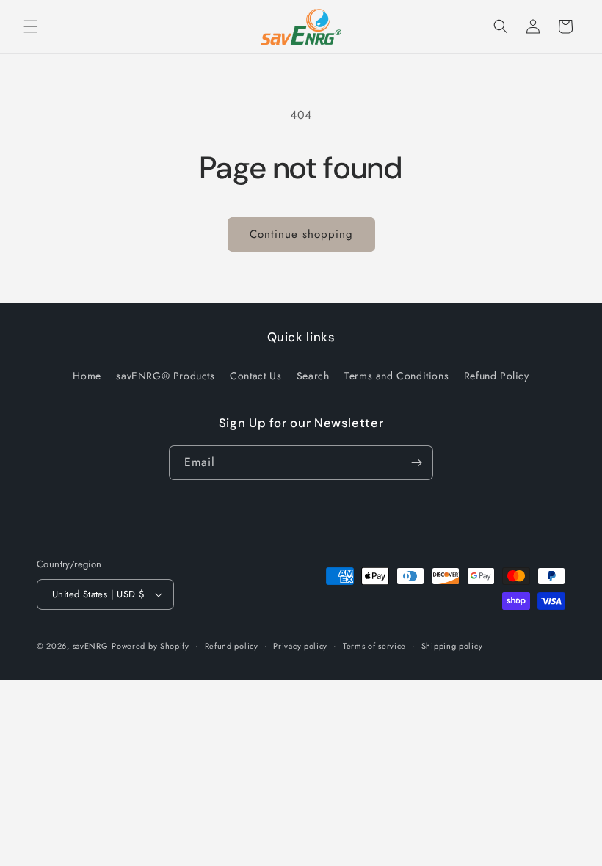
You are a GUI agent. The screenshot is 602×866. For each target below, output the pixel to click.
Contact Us (255, 375)
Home (87, 375)
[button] (31, 26)
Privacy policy (300, 646)
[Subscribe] (416, 462)
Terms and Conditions (396, 375)
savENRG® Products (165, 375)
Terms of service (374, 646)
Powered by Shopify (150, 646)
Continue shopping (301, 234)
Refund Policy (496, 375)
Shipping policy (452, 646)
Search (313, 375)
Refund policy (231, 646)
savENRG (91, 646)
